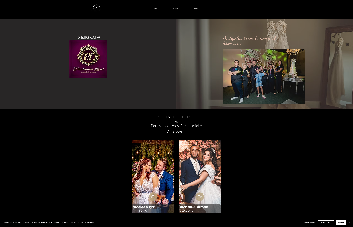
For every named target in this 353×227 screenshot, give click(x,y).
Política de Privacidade (84, 222)
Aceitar (341, 222)
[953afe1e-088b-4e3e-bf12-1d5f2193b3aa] (153, 196)
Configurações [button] (309, 222)
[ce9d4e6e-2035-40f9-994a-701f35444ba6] (199, 196)
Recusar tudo (326, 222)
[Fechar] (349, 222)
